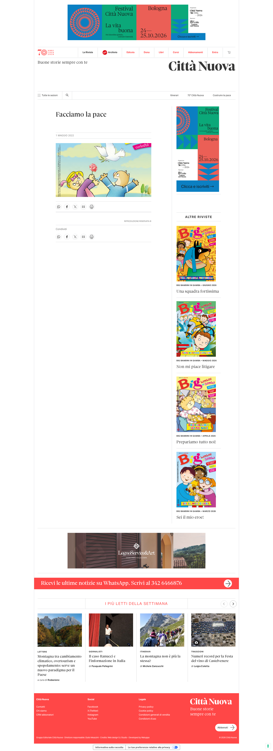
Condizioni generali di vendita (154, 714)
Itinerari (174, 95)
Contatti (40, 706)
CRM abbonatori (45, 714)
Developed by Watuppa (139, 737)
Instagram (93, 714)
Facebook (93, 706)
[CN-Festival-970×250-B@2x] (136, 22)
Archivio (112, 52)
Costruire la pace (222, 95)
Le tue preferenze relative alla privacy (149, 747)
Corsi (176, 52)
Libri (161, 52)
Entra (215, 52)
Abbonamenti (195, 52)
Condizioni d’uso (147, 718)
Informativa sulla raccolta (109, 747)
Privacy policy (146, 706)
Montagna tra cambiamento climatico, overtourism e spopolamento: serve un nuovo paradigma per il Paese (59, 666)
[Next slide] (233, 603)
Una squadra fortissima (197, 291)
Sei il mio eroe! (190, 517)
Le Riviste (88, 52)
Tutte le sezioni (50, 95)
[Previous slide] (224, 603)
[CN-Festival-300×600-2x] (197, 148)
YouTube (92, 718)
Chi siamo (41, 710)
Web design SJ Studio (118, 737)
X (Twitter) (93, 710)
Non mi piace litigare (195, 367)
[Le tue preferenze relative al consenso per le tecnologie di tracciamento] (268, 746)
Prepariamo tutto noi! (196, 442)
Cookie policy (146, 710)
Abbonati (222, 727)
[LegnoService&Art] (136, 550)
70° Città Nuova (196, 95)
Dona (147, 52)
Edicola (131, 52)
